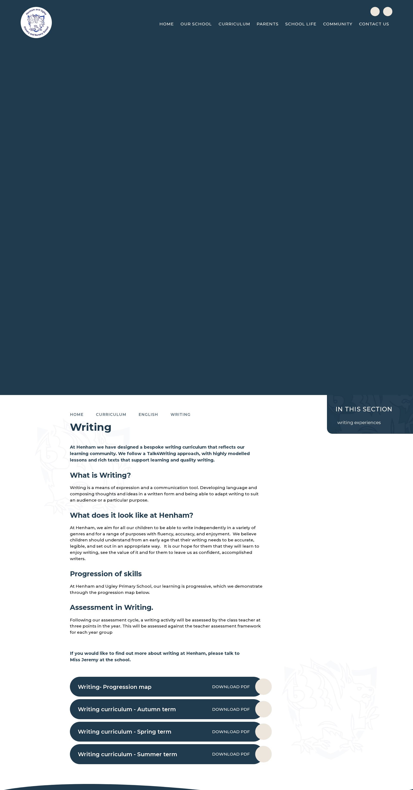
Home (76, 414)
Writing (181, 414)
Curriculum (111, 414)
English (148, 414)
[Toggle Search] (387, 11)
